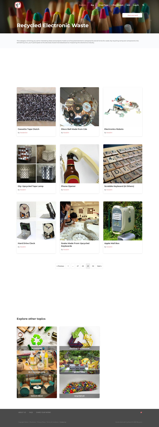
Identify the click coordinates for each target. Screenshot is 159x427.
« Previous (60, 266)
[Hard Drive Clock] (36, 227)
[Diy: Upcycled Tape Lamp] (36, 168)
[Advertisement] (79, 68)
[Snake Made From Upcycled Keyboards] (79, 227)
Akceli (130, 422)
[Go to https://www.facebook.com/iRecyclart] (132, 412)
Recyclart (139, 422)
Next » (99, 266)
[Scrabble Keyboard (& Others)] (122, 168)
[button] (87, 5)
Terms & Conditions (53, 422)
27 (78, 266)
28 (83, 266)
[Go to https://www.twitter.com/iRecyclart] (141, 412)
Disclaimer (33, 422)
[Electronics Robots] (122, 111)
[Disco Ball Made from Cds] (79, 111)
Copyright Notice (23, 422)
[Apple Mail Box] (122, 227)
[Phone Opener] (79, 168)
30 (93, 266)
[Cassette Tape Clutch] (36, 111)
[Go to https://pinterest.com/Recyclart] (128, 412)
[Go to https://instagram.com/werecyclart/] (137, 412)
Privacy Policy (41, 422)
